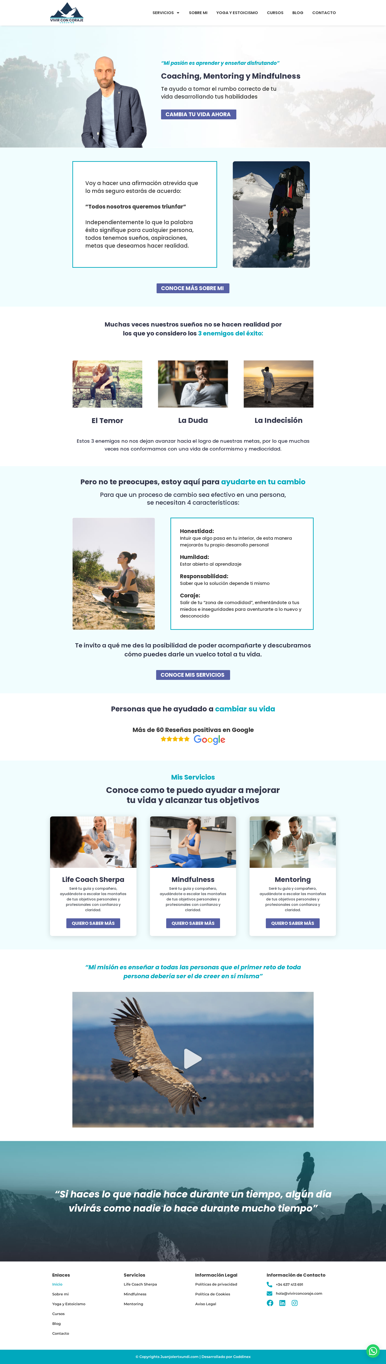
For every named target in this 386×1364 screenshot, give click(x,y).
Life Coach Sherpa (140, 1284)
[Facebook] (270, 1303)
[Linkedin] (282, 1303)
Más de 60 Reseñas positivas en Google (193, 730)
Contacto (324, 12)
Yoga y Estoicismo (237, 12)
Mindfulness (135, 1294)
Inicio (57, 1284)
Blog (297, 12)
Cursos (275, 12)
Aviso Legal (205, 1304)
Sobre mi (198, 12)
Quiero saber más (93, 923)
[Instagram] (294, 1303)
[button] (193, 1060)
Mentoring (133, 1304)
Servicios (163, 12)
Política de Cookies (212, 1294)
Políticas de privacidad (216, 1284)
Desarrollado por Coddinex (226, 1357)
